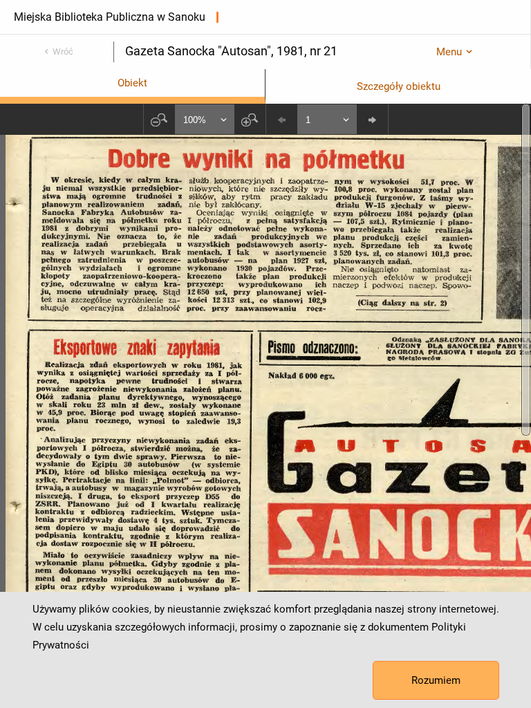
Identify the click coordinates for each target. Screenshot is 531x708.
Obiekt (132, 83)
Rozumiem (435, 680)
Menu (449, 52)
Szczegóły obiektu (398, 86)
